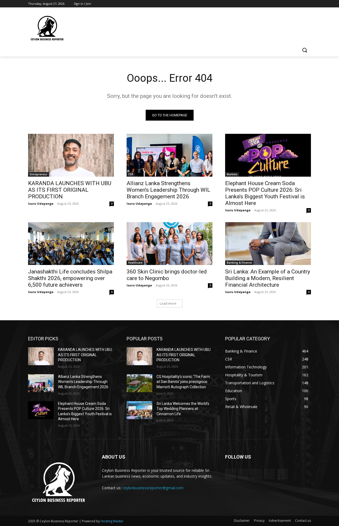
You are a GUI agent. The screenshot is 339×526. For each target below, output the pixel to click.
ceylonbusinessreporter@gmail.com (153, 487)
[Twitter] (293, 4)
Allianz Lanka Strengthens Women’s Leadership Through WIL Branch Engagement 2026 (168, 190)
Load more (168, 303)
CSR (130, 174)
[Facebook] (278, 4)
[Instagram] (286, 4)
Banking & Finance (239, 262)
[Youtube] (308, 4)
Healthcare (135, 262)
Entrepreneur (38, 174)
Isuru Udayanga (40, 203)
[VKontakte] (282, 474)
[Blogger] (230, 474)
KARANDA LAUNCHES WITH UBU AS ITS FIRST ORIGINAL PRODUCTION (69, 190)
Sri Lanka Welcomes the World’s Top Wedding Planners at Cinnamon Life (183, 408)
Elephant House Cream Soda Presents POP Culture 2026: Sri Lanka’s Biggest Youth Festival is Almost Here (265, 193)
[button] (304, 50)
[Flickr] (256, 474)
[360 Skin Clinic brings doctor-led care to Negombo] (169, 243)
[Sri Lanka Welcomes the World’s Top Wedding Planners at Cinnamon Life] (139, 410)
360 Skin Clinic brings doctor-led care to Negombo (167, 274)
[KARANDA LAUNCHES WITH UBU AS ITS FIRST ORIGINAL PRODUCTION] (71, 155)
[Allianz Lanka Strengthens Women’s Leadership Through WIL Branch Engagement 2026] (169, 155)
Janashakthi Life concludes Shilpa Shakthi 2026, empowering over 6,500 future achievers (70, 278)
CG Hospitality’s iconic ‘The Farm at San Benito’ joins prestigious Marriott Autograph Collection (183, 381)
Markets (232, 174)
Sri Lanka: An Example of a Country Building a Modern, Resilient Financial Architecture (267, 278)
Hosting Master (112, 521)
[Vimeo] (300, 4)
